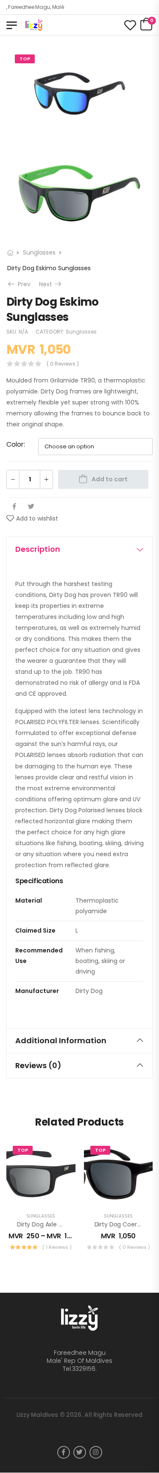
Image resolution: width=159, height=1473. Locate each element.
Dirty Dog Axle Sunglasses (54, 1224)
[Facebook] (14, 506)
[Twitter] (31, 506)
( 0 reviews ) (63, 363)
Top (25, 58)
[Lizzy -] (57, 25)
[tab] (79, 549)
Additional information (60, 1040)
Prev (23, 284)
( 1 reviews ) (57, 1247)
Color (15, 444)
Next (51, 284)
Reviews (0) (38, 1065)
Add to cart (110, 479)
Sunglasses (39, 252)
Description (37, 549)
